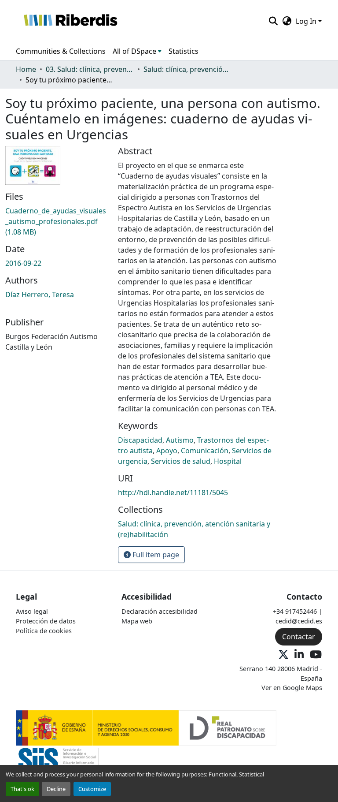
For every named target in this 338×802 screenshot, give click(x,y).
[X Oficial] (283, 655)
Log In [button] (307, 21)
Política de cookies (44, 631)
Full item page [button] (155, 555)
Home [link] (26, 69)
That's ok (22, 789)
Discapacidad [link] (140, 440)
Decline (56, 789)
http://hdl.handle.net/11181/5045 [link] (173, 492)
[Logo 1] (146, 727)
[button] (70, 21)
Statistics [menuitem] (183, 51)
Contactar (298, 637)
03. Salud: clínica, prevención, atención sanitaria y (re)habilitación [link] (90, 69)
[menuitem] (137, 51)
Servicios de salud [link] (180, 461)
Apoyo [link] (166, 450)
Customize (92, 789)
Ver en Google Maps (291, 687)
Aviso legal (32, 611)
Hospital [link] (228, 461)
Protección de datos (46, 621)
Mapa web (136, 621)
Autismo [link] (180, 440)
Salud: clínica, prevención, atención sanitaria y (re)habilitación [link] (187, 69)
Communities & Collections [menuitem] (61, 51)
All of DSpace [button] (134, 51)
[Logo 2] (58, 762)
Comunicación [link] (204, 450)
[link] (56, 221)
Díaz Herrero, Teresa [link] (39, 294)
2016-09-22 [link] (23, 263)
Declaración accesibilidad (159, 611)
